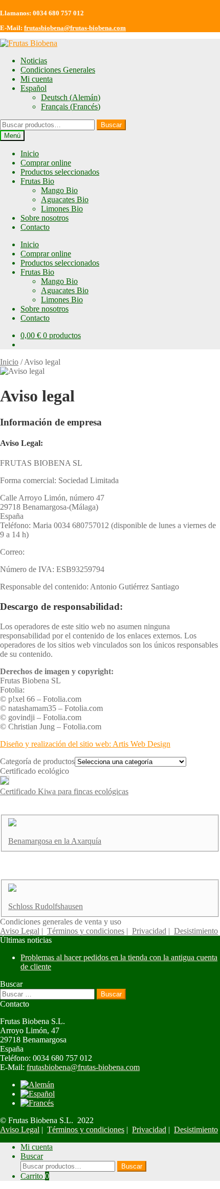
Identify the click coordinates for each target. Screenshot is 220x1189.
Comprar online (45, 162)
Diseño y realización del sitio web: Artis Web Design (85, 744)
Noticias (33, 60)
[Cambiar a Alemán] (37, 1084)
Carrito (34, 1176)
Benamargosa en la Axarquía (54, 841)
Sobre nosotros (44, 217)
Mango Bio (59, 190)
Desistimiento (196, 930)
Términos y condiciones (85, 930)
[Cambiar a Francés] (37, 1103)
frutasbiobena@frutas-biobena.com (75, 28)
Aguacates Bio (65, 199)
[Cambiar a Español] (37, 1093)
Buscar (111, 125)
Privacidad (149, 930)
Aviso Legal (19, 930)
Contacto (35, 227)
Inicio (29, 153)
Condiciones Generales (57, 69)
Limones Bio (62, 208)
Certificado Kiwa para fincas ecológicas (64, 791)
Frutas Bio (37, 181)
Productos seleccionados (59, 172)
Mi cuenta (36, 79)
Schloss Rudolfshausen (45, 906)
